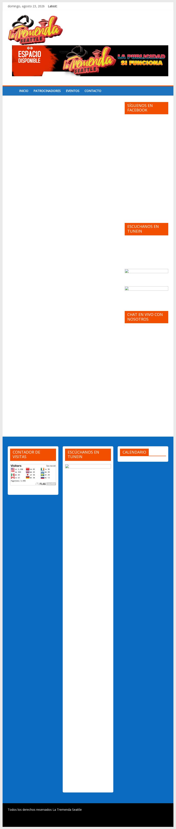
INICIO (23, 91)
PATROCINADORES (47, 91)
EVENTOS (72, 91)
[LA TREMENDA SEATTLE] (12, 90)
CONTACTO (93, 91)
